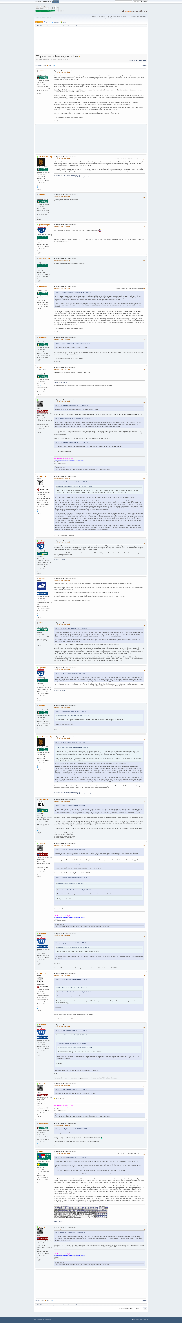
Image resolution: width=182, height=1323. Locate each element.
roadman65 (43, 71)
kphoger (42, 400)
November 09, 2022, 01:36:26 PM (62, 478)
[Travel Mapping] (37, 830)
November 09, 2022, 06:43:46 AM (62, 72)
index (41, 1152)
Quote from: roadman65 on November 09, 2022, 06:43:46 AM (72, 405)
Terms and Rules (138, 1319)
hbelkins (42, 579)
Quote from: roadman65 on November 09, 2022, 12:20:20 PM (72, 442)
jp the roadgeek (45, 225)
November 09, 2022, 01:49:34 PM (62, 543)
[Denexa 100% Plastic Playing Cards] (37, 511)
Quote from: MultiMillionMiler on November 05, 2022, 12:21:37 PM (74, 486)
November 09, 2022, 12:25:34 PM (62, 339)
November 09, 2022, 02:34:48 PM (62, 669)
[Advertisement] (91, 41)
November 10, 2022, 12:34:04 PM (62, 1153)
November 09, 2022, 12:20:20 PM (62, 288)
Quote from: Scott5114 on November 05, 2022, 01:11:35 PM (71, 482)
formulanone (44, 1123)
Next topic (142, 61)
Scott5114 (42, 476)
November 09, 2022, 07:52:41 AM (62, 158)
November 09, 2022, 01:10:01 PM (62, 401)
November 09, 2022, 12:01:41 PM (62, 226)
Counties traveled (58, 1221)
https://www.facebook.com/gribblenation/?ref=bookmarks (84, 177)
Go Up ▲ (145, 1319)
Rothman (42, 934)
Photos (55, 1146)
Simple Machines (47, 1319)
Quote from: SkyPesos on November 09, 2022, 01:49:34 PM (71, 628)
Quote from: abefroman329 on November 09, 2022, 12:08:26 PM (73, 343)
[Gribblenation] (37, 187)
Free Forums (42, 1321)
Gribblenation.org (58, 175)
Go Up (37, 1300)
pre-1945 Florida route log (60, 382)
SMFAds (36, 1321)
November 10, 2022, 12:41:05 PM (62, 1229)
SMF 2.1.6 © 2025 (38, 1319)
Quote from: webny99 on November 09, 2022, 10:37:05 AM (71, 1129)
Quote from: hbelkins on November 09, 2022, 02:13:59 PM (71, 1157)
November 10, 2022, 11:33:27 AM (62, 1085)
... (52, 65)
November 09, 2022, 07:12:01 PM (62, 935)
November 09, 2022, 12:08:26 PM (62, 260)
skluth (41, 623)
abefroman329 (44, 258)
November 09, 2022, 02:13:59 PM (62, 580)
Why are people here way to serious (64, 71)
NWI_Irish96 (43, 800)
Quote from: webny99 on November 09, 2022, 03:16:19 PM (71, 877)
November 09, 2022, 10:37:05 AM (62, 196)
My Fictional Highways (59, 559)
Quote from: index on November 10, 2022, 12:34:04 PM (70, 1232)
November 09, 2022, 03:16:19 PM (62, 707)
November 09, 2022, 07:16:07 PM (62, 975)
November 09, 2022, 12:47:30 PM (62, 369)
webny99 (42, 195)
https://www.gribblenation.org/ (72, 175)
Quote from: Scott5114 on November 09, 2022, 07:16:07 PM (71, 1030)
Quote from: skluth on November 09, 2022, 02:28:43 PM (70, 673)
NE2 (40, 367)
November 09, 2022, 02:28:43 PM (62, 624)
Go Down (38, 65)
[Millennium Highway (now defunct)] (37, 615)
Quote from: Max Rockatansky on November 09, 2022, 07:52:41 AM (73, 292)
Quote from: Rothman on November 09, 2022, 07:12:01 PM (71, 979)
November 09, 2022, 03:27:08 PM (62, 738)
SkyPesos (42, 541)
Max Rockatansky (45, 157)
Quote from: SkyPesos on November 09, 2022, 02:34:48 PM (71, 864)
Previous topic (133, 61)
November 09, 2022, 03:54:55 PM (62, 801)
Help (132, 1319)
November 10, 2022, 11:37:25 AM (62, 1125)
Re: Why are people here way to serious (65, 157)
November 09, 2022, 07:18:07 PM (62, 1026)
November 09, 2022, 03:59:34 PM (62, 845)
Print (144, 65)
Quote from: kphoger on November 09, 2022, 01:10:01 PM (71, 711)
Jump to (121, 1308)
